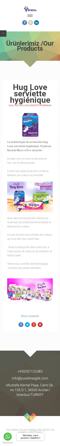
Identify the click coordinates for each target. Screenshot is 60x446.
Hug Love (13, 105)
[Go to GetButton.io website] (8, 443)
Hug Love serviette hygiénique (35, 105)
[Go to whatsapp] (8, 437)
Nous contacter (30, 316)
